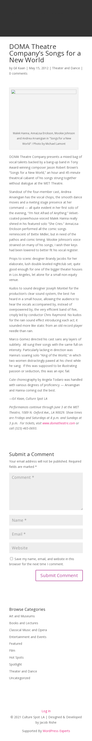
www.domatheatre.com (58, 423)
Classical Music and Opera (28, 630)
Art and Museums (22, 616)
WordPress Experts (56, 731)
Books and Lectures (23, 623)
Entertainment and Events (27, 637)
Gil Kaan (19, 68)
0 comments (18, 73)
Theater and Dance (66, 68)
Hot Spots (16, 657)
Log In (46, 711)
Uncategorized (19, 678)
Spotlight (15, 664)
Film (12, 650)
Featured (15, 643)
